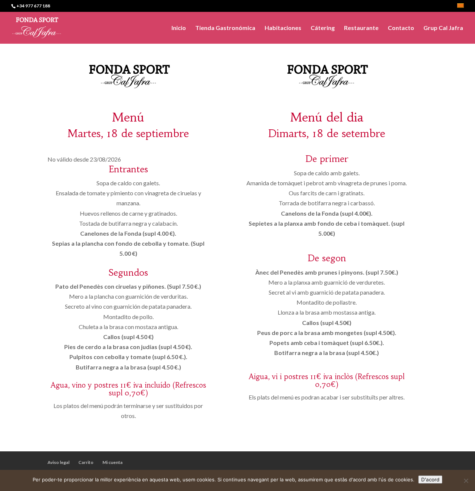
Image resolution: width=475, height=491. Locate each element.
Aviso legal (58, 462)
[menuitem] (460, 7)
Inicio (178, 28)
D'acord (430, 479)
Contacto (401, 28)
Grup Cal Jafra (443, 28)
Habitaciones (283, 28)
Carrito (86, 462)
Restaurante (361, 28)
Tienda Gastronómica (225, 28)
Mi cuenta (112, 462)
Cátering (323, 28)
